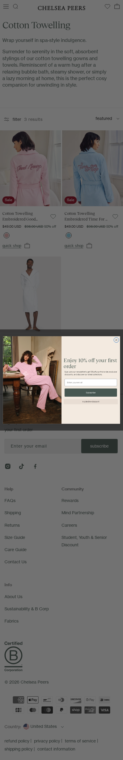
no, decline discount (90, 402)
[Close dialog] (116, 340)
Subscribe (91, 392)
